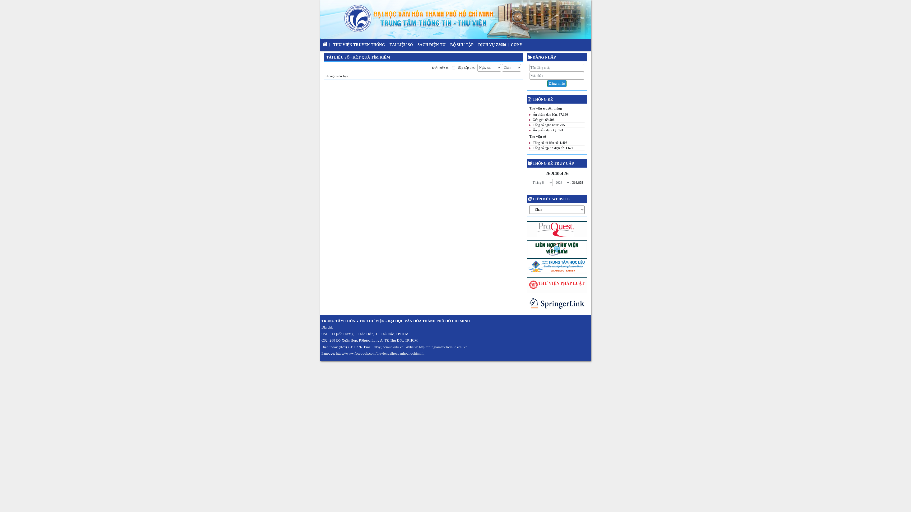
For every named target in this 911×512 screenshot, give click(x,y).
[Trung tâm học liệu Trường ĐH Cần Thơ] (557, 267)
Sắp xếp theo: (467, 67)
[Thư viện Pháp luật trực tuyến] (557, 285)
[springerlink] (557, 304)
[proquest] (557, 230)
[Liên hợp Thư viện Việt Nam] (557, 248)
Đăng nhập (557, 83)
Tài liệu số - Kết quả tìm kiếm (358, 57)
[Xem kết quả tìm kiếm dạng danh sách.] (453, 67)
